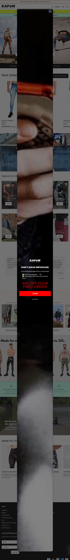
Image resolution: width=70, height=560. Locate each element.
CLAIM (35, 293)
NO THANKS (35, 299)
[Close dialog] (50, 11)
